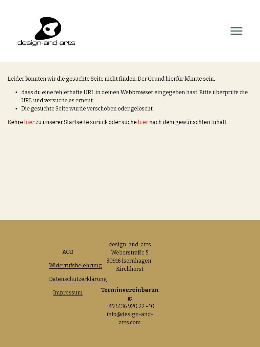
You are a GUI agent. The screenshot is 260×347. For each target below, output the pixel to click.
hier (29, 122)
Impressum (68, 292)
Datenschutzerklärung (78, 279)
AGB (67, 252)
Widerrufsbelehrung (75, 265)
